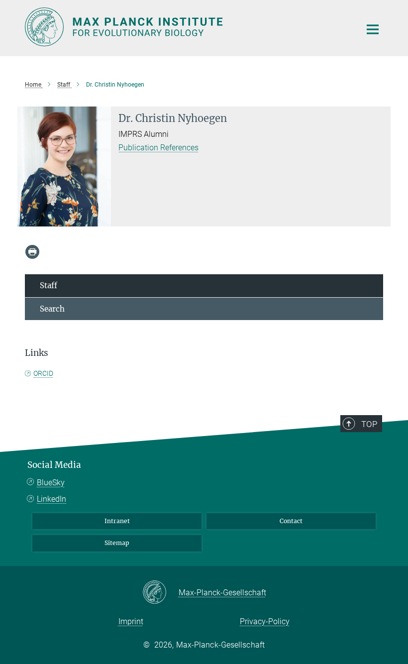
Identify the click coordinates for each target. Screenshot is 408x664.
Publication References (158, 147)
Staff (48, 285)
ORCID (43, 373)
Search (52, 309)
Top (369, 424)
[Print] (32, 251)
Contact (291, 521)
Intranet (117, 521)
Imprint (130, 621)
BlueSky (51, 482)
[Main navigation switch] (373, 29)
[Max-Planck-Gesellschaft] (160, 593)
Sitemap (116, 543)
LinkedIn (51, 499)
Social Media (54, 465)
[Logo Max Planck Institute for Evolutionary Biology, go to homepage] (186, 26)
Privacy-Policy (265, 621)
